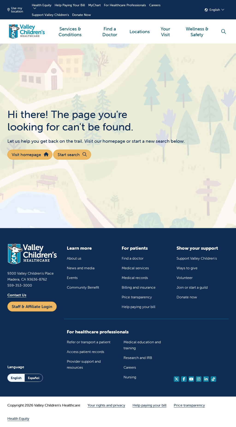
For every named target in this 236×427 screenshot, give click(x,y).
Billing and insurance (139, 287)
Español (33, 378)
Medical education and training (142, 345)
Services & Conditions (70, 31)
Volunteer (184, 277)
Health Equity (41, 5)
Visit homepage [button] (26, 154)
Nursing (130, 377)
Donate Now (81, 15)
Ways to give (187, 268)
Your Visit (165, 31)
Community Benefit (83, 287)
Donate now (187, 297)
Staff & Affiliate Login (32, 306)
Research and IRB (138, 357)
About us (74, 258)
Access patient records (85, 351)
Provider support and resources (84, 364)
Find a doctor (132, 258)
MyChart (94, 5)
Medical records (135, 277)
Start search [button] (69, 154)
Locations (140, 31)
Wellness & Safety (197, 31)
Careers (154, 5)
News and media (80, 268)
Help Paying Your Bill (70, 5)
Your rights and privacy (106, 405)
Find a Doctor (109, 31)
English (214, 10)
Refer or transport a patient (88, 342)
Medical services (135, 268)
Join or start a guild (192, 287)
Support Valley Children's (50, 15)
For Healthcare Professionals (125, 5)
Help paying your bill (138, 306)
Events (72, 277)
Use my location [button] (17, 9)
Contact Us (16, 295)
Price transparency (137, 297)
